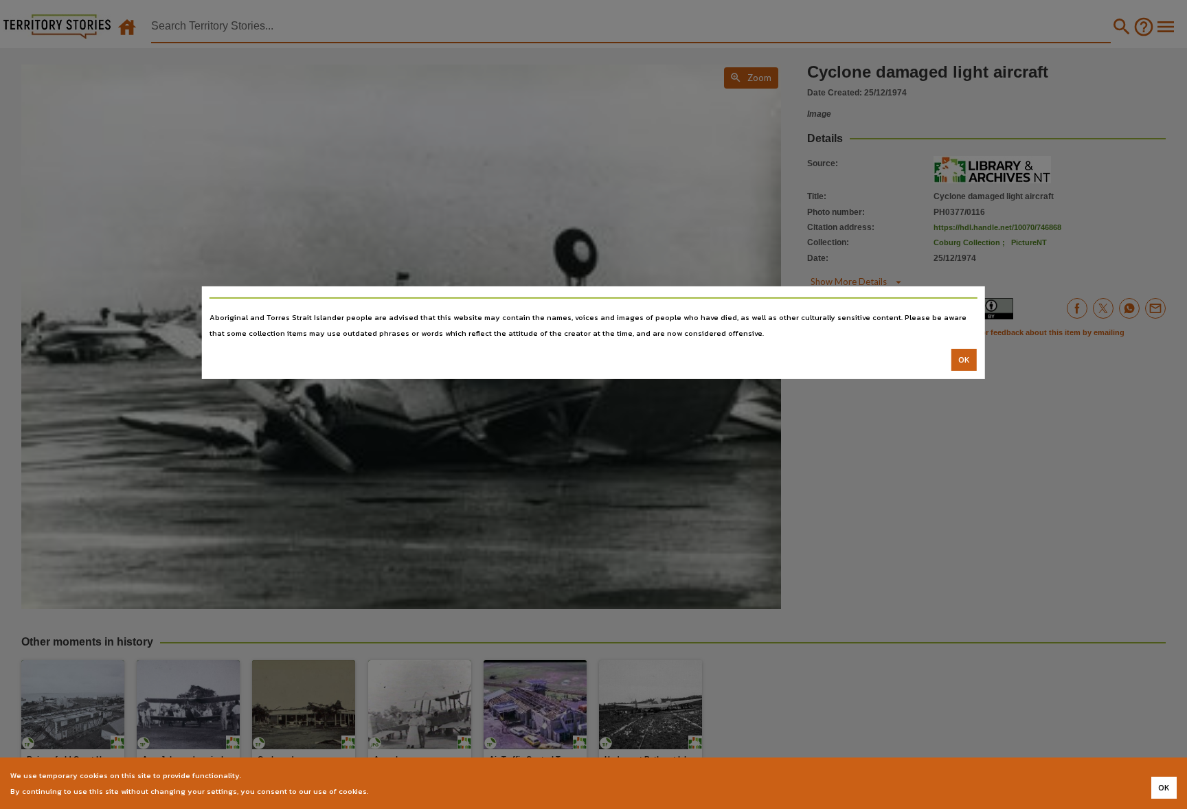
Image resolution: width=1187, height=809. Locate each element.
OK (964, 360)
